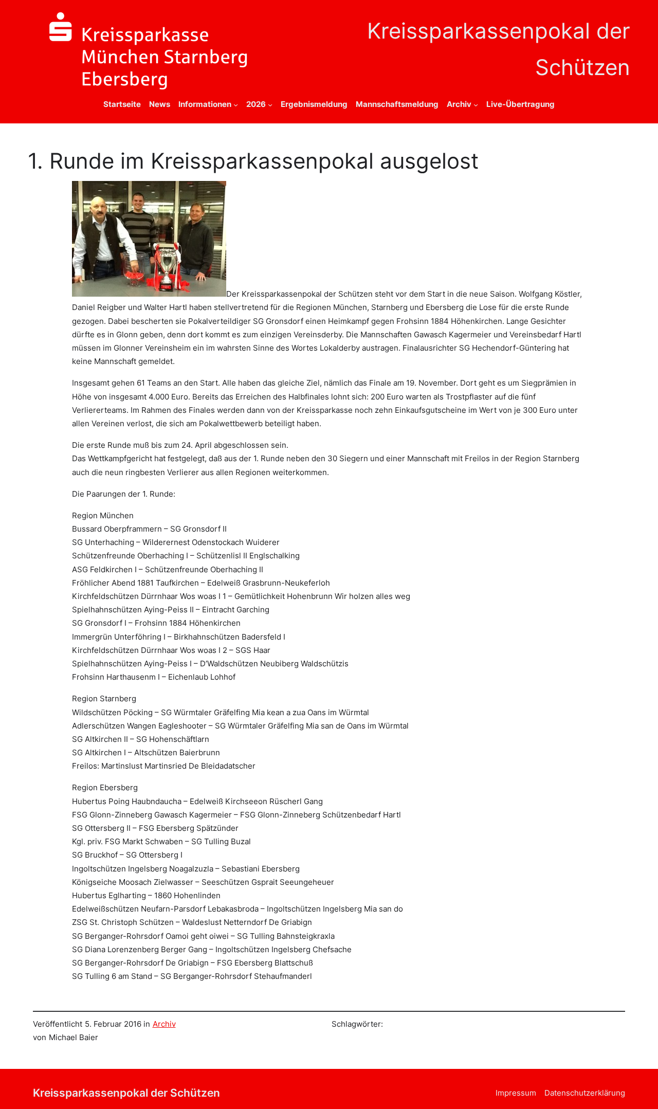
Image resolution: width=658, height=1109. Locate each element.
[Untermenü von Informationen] (235, 104)
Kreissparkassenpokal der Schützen (126, 1092)
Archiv (164, 1024)
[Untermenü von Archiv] (475, 104)
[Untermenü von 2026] (270, 104)
